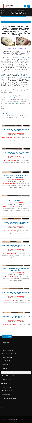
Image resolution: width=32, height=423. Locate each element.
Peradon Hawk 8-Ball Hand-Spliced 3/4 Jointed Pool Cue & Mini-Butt (16, 176)
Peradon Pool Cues (6, 379)
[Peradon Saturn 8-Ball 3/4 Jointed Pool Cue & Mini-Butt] (16, 242)
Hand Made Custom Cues (7, 407)
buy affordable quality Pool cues (14, 75)
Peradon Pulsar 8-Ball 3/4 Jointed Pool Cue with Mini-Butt (16, 130)
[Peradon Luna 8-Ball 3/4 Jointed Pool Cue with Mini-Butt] (16, 265)
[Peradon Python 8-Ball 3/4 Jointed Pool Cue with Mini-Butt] (16, 149)
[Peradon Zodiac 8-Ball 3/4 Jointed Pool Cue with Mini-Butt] (16, 288)
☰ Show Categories (16, 22)
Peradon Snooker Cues (7, 350)
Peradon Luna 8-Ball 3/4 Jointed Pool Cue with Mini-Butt (16, 269)
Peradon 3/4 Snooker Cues (8, 357)
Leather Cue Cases (6, 387)
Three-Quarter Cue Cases (8, 390)
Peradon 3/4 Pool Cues (7, 372)
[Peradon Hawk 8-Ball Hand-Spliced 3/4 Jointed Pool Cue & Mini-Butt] (16, 172)
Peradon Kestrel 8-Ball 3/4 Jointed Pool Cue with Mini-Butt (16, 317)
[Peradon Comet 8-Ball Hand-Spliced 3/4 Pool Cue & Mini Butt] (16, 195)
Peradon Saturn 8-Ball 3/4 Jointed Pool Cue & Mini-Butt (16, 246)
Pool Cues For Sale (22, 58)
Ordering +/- (14, 115)
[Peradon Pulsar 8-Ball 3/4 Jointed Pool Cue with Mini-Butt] (16, 125)
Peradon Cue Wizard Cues (7, 402)
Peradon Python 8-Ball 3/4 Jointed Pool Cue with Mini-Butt (16, 153)
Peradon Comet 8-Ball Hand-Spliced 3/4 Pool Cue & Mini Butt (16, 199)
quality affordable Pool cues (16, 78)
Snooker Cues (5, 347)
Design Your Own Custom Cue (8, 405)
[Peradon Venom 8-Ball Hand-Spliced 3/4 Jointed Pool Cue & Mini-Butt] (16, 218)
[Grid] (3, 113)
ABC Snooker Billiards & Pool (16, 419)
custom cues (15, 103)
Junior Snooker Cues (6, 360)
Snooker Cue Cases (6, 394)
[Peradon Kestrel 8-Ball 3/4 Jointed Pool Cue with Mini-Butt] (16, 312)
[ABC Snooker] (8, 6)
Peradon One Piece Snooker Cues (9, 353)
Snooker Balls (5, 364)
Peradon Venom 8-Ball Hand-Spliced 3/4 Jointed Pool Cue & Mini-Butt (16, 222)
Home (10, 10)
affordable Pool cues (13, 97)
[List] (6, 113)
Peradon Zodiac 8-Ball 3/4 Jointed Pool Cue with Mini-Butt (16, 293)
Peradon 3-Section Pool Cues (8, 375)
